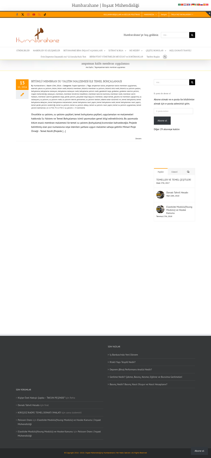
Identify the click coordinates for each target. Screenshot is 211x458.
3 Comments (80, 108)
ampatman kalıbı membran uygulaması (121, 85)
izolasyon (51, 94)
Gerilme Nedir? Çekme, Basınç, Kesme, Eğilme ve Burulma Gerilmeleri (146, 373)
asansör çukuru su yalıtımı (41, 88)
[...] (64, 131)
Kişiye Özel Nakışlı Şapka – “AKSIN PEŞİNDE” (41, 394)
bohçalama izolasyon (49, 91)
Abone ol (162, 120)
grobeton (115, 91)
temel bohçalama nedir (106, 102)
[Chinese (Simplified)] (182, 4)
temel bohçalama (129, 99)
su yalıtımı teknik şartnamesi (74, 99)
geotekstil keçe (105, 91)
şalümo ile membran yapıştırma (126, 97)
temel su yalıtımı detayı (79, 105)
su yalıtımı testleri (93, 99)
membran (59, 94)
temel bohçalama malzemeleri (60, 102)
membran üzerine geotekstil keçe (51, 97)
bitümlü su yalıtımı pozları (130, 88)
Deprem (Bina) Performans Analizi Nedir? (131, 366)
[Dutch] (185, 4)
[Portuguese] (199, 4)
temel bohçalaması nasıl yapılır (128, 102)
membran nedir (116, 94)
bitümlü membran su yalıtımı (93, 88)
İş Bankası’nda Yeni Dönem (124, 351)
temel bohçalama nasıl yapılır (84, 102)
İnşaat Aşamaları (78, 85)
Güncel (174, 169)
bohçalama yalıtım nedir (89, 91)
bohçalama (35, 91)
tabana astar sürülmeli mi (111, 99)
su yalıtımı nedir (55, 99)
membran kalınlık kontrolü (99, 94)
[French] (190, 4)
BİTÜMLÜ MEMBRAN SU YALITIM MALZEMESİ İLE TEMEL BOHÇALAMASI (76, 81)
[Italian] (196, 4)
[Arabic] (179, 4)
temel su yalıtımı (62, 105)
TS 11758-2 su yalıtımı (64, 108)
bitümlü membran (74, 88)
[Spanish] (204, 4)
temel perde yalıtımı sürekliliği (43, 105)
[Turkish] (207, 4)
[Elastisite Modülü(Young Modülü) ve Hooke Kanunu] (160, 204)
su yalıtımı (44, 99)
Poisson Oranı (25, 416)
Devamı (138, 138)
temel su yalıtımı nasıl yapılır (100, 105)
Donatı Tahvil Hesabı (177, 189)
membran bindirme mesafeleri (76, 94)
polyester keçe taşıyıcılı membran (89, 97)
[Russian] (201, 4)
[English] (187, 4)
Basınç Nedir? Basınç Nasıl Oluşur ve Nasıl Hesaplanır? (138, 381)
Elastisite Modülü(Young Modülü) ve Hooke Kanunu (179, 206)
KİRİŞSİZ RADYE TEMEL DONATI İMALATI (39, 409)
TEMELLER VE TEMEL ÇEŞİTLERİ (173, 176)
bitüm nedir (61, 88)
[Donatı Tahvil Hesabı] (160, 189)
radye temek (108, 97)
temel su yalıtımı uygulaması (124, 105)
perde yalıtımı (70, 97)
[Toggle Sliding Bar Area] (208, 14)
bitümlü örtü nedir (112, 88)
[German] (193, 4)
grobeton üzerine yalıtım (129, 91)
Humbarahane (39, 85)
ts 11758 (50, 108)
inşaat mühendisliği (39, 94)
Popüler (161, 169)
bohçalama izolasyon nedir (68, 91)
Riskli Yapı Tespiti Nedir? (122, 358)
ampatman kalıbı (98, 85)
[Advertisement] (173, 271)
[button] (165, 56)
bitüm (54, 88)
